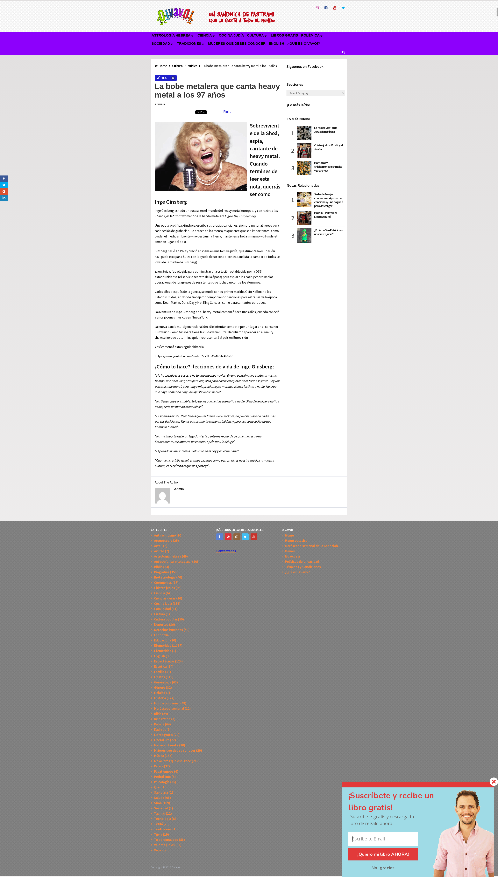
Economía (161, 635)
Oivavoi (176, 867)
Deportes (161, 624)
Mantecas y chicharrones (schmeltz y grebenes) (328, 166)
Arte (157, 546)
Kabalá (159, 724)
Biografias (161, 572)
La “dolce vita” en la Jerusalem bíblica (325, 130)
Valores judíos (164, 845)
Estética (160, 666)
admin (179, 489)
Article (159, 551)
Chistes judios (164, 588)
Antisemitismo (165, 535)
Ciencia (204, 35)
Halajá (158, 692)
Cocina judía (231, 35)
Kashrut (160, 729)
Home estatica (296, 540)
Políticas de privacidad (302, 561)
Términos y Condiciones (303, 567)
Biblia (158, 567)
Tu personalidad (166, 839)
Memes (290, 551)
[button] (398, 802)
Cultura (255, 35)
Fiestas (159, 677)
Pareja (158, 766)
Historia (160, 698)
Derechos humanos (168, 629)
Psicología (161, 782)
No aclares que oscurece (172, 761)
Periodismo (162, 776)
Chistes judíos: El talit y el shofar (328, 147)
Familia (159, 671)
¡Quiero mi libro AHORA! (383, 854)
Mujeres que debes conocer (237, 43)
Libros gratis (284, 35)
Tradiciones (189, 43)
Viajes (158, 850)
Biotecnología (164, 577)
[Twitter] (245, 536)
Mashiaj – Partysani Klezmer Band (325, 214)
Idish (157, 713)
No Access (293, 556)
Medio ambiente (166, 745)
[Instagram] (236, 536)
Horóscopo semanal (169, 708)
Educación (161, 640)
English (276, 43)
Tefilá (158, 824)
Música (161, 78)
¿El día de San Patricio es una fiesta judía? (328, 232)
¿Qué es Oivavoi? (303, 43)
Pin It (227, 111)
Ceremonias (163, 582)
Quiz (157, 787)
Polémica (310, 35)
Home (289, 535)
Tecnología (162, 818)
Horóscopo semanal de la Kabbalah (311, 546)
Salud (158, 797)
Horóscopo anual (167, 703)
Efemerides (162, 645)
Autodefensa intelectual (172, 561)
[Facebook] (219, 536)
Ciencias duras (164, 598)
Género (159, 687)
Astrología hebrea (171, 35)
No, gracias (383, 868)
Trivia (158, 834)
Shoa (158, 803)
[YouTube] (254, 536)
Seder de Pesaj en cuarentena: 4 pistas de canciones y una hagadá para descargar (328, 200)
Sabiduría (161, 792)
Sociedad (161, 43)
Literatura (161, 740)
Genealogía (162, 682)
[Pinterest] (228, 536)
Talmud (159, 813)
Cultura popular (165, 619)
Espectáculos (164, 661)
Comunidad (162, 608)
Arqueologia (163, 540)
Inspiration (162, 719)
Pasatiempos (163, 771)
